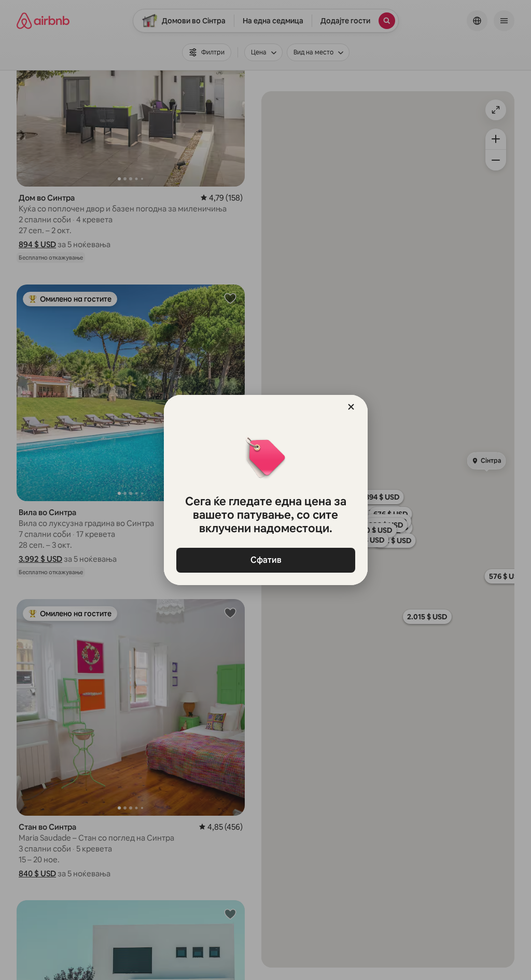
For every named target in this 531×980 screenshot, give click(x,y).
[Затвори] (351, 407)
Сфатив (265, 560)
